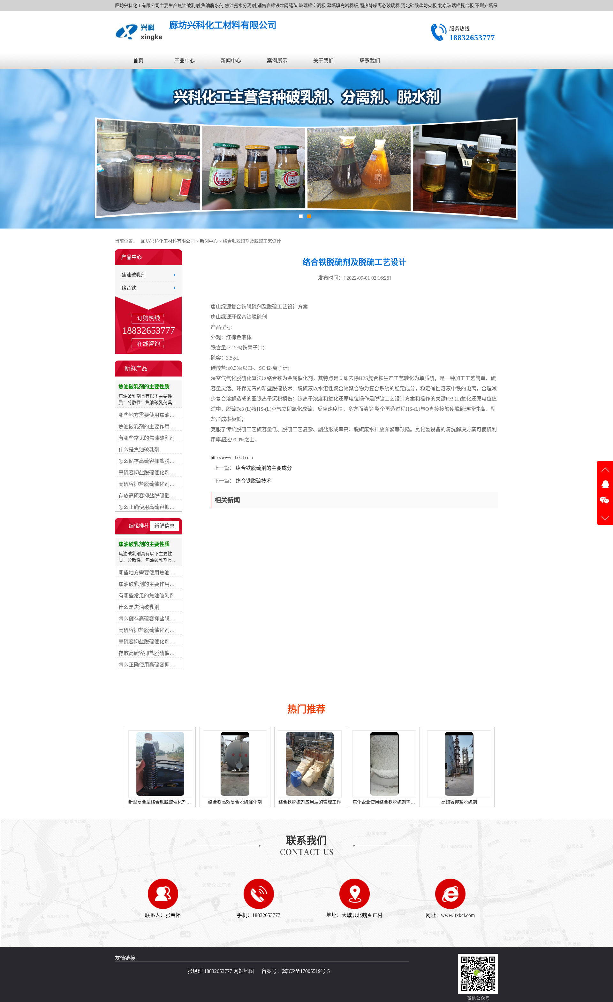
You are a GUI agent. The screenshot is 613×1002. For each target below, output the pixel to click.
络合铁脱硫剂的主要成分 (263, 468)
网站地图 (243, 971)
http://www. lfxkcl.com (232, 457)
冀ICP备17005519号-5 (306, 971)
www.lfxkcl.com (458, 915)
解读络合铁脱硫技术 (459, 802)
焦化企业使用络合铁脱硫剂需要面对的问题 (320, 802)
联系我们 (369, 60)
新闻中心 (231, 60)
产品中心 (184, 60)
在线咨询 (148, 344)
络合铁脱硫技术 (252, 481)
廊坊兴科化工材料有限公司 (168, 241)
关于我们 (323, 60)
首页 (138, 60)
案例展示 (277, 60)
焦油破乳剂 (134, 274)
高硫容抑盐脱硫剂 (384, 802)
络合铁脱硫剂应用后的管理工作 (235, 802)
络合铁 (129, 288)
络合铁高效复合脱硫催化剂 (160, 802)
